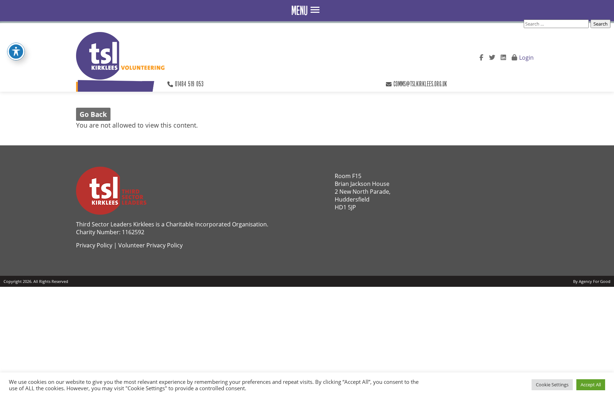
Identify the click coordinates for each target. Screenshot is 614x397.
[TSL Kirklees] (121, 56)
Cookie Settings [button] (552, 384)
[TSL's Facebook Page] (481, 56)
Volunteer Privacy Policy (150, 245)
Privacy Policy (94, 245)
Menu (299, 10)
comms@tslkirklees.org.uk (420, 84)
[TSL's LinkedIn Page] (503, 56)
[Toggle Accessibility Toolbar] (16, 51)
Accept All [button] (591, 384)
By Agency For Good (591, 281)
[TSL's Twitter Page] (492, 56)
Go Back (93, 114)
